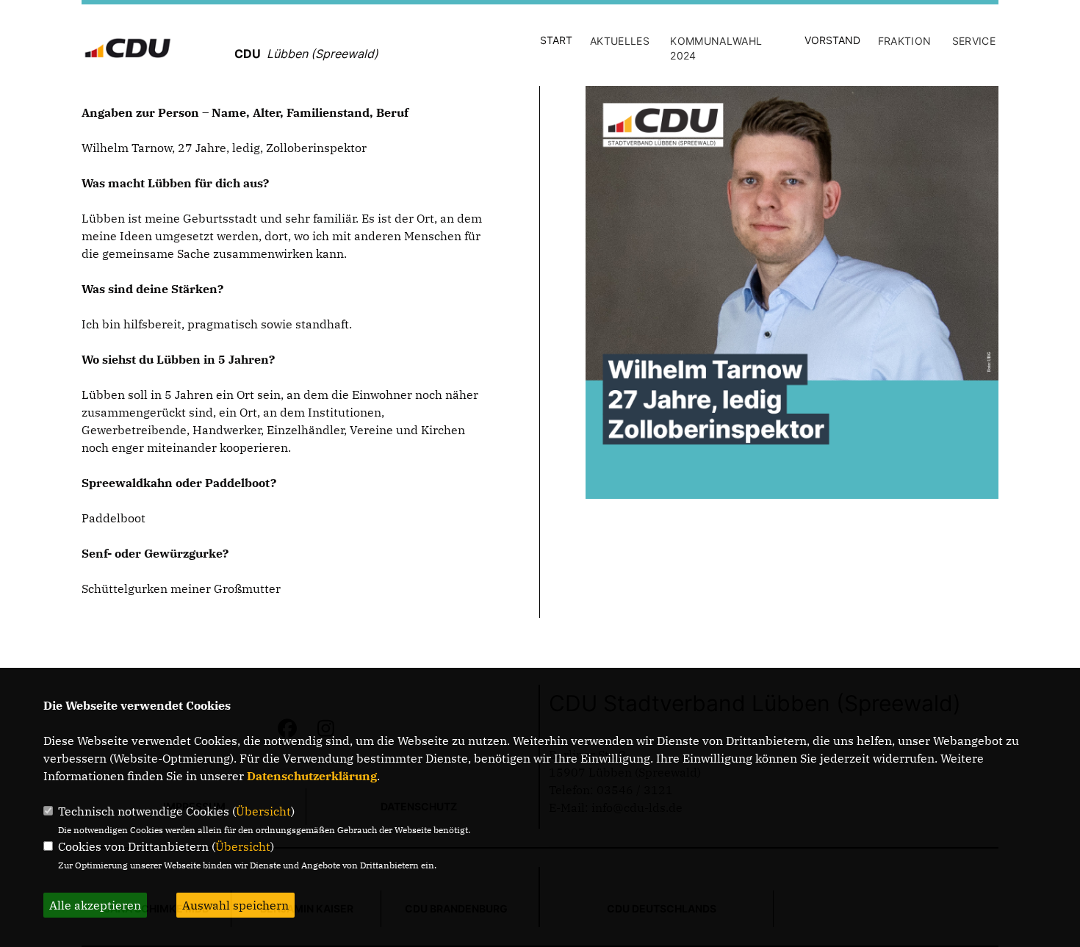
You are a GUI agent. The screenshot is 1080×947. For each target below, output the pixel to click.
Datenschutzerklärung (312, 775)
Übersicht (263, 811)
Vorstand (832, 40)
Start (556, 40)
